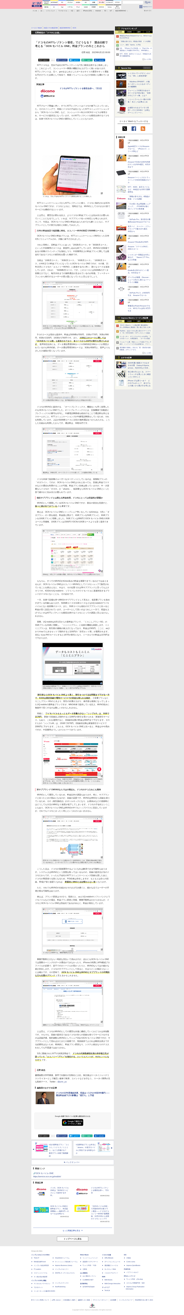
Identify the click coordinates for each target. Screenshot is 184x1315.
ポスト (45, 60)
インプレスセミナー (62, 1269)
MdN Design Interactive (112, 1283)
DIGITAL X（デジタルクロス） (65, 1273)
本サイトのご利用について (40, 1300)
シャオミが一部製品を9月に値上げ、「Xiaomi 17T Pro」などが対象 (139, 257)
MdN (103, 1277)
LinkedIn (101, 60)
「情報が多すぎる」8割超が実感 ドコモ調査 (135, 41)
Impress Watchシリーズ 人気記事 (134, 318)
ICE (125, 1255)
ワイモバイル (62, 11)
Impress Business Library (63, 1265)
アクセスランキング (129, 29)
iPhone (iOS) (87, 11)
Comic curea (130, 1262)
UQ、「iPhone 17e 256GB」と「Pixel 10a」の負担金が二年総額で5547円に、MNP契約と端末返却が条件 (136, 50)
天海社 (128, 1258)
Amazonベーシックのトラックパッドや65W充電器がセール (139, 179)
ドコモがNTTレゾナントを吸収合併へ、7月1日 (81, 88)
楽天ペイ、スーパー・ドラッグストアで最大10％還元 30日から (139, 228)
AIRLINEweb (109, 1258)
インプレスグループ (125, 1300)
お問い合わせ (56, 1300)
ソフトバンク (50, 11)
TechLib (107, 1290)
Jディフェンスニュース (112, 1262)
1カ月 (148, 32)
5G (105, 11)
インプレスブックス (62, 1283)
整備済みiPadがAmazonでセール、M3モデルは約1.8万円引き (139, 308)
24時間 (129, 32)
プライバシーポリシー (100, 1300)
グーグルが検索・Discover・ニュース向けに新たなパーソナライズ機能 (139, 279)
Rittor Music (84, 1255)
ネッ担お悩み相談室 (40, 1277)
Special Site (126, 68)
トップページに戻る (73, 1239)
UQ (72, 11)
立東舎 (85, 1269)
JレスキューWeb (110, 1269)
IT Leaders (37, 1269)
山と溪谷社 (84, 1273)
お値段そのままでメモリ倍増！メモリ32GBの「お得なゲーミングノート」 (139, 110)
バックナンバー (73, 1162)
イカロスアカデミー (111, 1273)
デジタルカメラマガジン (42, 1283)
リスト (53, 60)
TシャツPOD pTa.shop (134, 1279)
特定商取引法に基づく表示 (144, 1300)
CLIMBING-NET (88, 1280)
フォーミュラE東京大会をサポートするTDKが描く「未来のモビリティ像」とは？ (139, 92)
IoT (111, 11)
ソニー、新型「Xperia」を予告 (130, 45)
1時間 (120, 32)
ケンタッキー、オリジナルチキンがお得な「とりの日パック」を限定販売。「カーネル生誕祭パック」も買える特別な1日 (135, 339)
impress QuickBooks (133, 1265)
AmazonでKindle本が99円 (138, 242)
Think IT (36, 1258)
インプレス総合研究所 (41, 1265)
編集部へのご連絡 (84, 1300)
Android (98, 11)
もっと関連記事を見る (71, 1231)
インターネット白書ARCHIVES (44, 1291)
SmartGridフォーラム (62, 1258)
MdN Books (108, 1280)
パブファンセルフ (132, 1272)
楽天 (78, 11)
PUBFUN (127, 1269)
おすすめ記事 (126, 358)
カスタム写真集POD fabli (135, 1283)
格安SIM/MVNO (120, 11)
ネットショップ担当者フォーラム (66, 1262)
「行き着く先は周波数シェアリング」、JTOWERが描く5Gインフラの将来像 (139, 206)
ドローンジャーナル (40, 1273)
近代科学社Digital (89, 1287)
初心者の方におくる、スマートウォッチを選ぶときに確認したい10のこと (139, 374)
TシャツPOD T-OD (89, 1265)
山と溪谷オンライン (89, 1276)
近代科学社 (84, 1283)
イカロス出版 (106, 1255)
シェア (64, 60)
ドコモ (35, 11)
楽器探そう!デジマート (90, 1262)
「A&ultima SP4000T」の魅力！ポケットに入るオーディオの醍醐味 (139, 84)
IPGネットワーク (129, 1276)
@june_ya (62, 1082)
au (41, 11)
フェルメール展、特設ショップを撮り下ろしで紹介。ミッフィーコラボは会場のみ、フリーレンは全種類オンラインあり (135, 344)
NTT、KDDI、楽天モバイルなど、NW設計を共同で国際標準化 (139, 189)
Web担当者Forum (40, 1262)
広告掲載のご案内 (69, 1300)
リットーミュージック (90, 1258)
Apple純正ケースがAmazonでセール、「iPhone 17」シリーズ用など (139, 148)
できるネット (38, 1287)
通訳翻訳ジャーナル (111, 1265)
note (88, 60)
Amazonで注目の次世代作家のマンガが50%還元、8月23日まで (139, 164)
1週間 (139, 32)
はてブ (76, 60)
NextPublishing (60, 1287)
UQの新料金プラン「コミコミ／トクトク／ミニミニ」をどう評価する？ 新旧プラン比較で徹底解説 (59, 1150)
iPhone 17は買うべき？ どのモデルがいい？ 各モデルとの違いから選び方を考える (139, 383)
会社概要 (113, 1300)
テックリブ (106, 1287)
